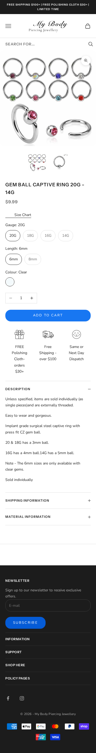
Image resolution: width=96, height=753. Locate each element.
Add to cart (48, 315)
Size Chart (22, 214)
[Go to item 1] (37, 162)
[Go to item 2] (59, 162)
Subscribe (25, 622)
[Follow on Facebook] (8, 698)
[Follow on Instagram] (22, 698)
